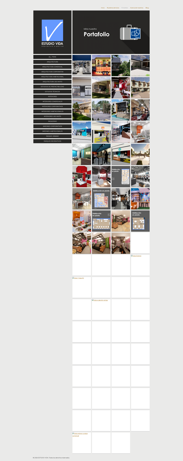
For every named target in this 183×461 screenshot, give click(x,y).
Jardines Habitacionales (52, 131)
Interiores (52, 96)
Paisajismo (52, 121)
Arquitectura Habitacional (52, 77)
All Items (52, 57)
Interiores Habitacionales (52, 111)
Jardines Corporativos (52, 126)
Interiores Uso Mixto (52, 116)
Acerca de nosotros (136, 8)
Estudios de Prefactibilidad (52, 87)
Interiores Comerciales (52, 101)
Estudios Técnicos (52, 91)
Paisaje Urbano (52, 136)
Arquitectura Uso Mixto (52, 82)
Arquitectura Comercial (52, 67)
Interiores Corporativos (52, 106)
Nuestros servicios (113, 8)
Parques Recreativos (52, 141)
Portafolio (124, 8)
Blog (147, 8)
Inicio (103, 8)
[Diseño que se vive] (52, 32)
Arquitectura (52, 62)
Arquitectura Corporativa (52, 72)
